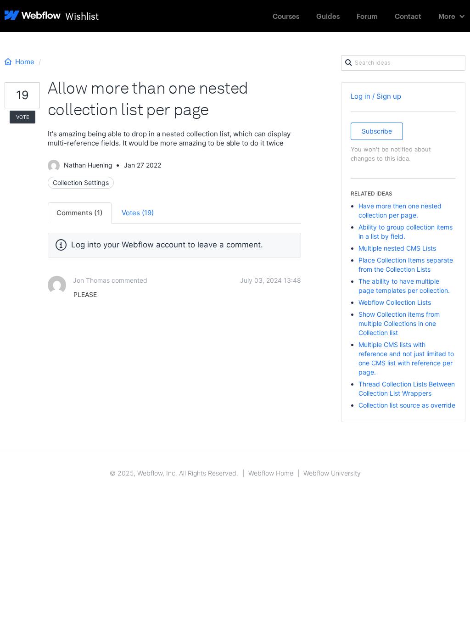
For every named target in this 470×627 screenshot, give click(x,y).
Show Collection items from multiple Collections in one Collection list (399, 323)
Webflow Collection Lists (394, 302)
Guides (328, 16)
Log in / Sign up (376, 96)
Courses (286, 16)
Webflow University (332, 473)
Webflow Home (270, 473)
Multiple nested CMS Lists (397, 248)
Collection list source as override (406, 405)
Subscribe (377, 131)
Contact (408, 16)
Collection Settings (81, 182)
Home (24, 61)
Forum (367, 16)
